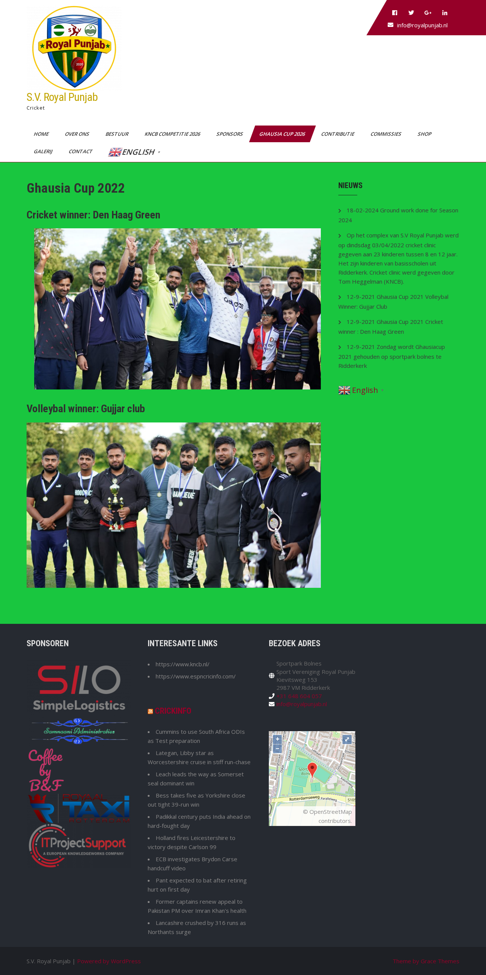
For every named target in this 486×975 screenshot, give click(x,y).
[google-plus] (428, 12)
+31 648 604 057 (299, 696)
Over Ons (77, 133)
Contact (81, 151)
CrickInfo (173, 711)
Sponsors (230, 133)
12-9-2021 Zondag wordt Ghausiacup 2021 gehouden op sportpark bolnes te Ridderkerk (391, 356)
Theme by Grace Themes (426, 961)
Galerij (43, 151)
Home (41, 133)
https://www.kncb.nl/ (183, 664)
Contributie (338, 133)
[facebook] (394, 12)
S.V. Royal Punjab (62, 97)
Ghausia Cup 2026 (283, 133)
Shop (425, 133)
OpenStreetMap (330, 811)
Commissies (386, 133)
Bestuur (117, 133)
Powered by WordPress (109, 961)
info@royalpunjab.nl (422, 25)
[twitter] (411, 12)
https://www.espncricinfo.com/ (196, 676)
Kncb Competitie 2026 (173, 133)
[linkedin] (444, 12)
